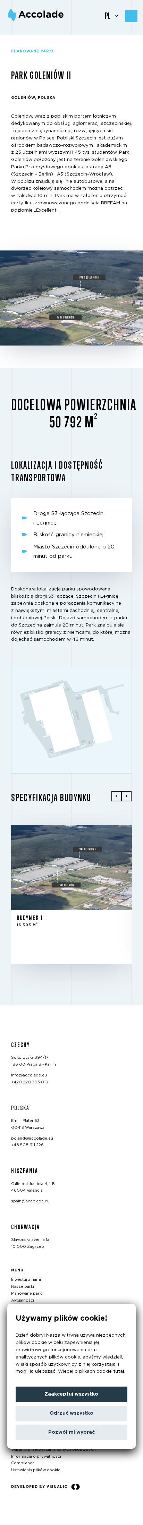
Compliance (23, 1463)
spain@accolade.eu (30, 1201)
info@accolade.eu (29, 1075)
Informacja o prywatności (36, 1456)
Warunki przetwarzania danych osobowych (53, 1449)
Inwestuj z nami (26, 1280)
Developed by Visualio (39, 1487)
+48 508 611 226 (27, 1145)
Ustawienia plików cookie (35, 1470)
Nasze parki (22, 1286)
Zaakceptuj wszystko (71, 1394)
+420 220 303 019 (29, 1082)
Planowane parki (27, 1293)
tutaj (118, 1371)
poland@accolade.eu (32, 1138)
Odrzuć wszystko (71, 1413)
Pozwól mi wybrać (71, 1432)
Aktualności (22, 1300)
